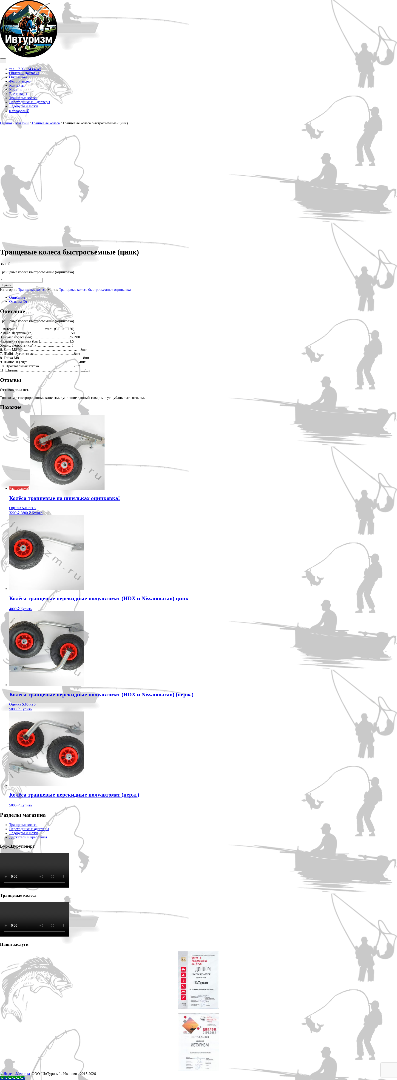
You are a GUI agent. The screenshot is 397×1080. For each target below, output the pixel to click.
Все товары (18, 94)
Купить (6, 285)
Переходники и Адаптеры (29, 102)
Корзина (15, 89)
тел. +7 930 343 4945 (25, 69)
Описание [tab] (17, 297)
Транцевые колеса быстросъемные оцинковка (95, 289)
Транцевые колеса (45, 123)
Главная (6, 123)
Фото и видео (20, 81)
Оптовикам (18, 77)
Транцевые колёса (23, 98)
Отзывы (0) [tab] (18, 301)
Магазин (22, 123)
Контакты (17, 85)
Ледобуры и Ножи (23, 106)
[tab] (3, 60)
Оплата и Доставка (24, 73)
